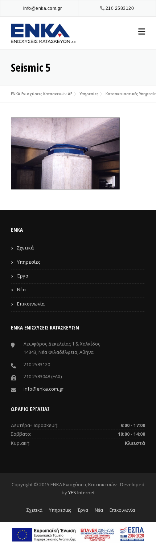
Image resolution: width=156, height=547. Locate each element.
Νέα (21, 289)
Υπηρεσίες (88, 93)
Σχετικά (25, 247)
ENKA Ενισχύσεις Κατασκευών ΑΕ (41, 93)
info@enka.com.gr (42, 8)
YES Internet (81, 492)
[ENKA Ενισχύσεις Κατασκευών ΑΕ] (43, 32)
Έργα (22, 275)
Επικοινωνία (31, 303)
